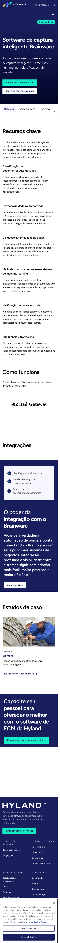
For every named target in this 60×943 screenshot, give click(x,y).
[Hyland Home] (14, 5)
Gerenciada (37, 852)
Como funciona (27, 109)
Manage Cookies (29, 928)
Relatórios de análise (12, 850)
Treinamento (38, 889)
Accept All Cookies (29, 937)
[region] (29, 920)
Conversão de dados (41, 863)
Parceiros (6, 892)
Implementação (39, 846)
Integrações (47, 109)
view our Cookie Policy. (36, 922)
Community (37, 878)
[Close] (54, 902)
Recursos (9, 109)
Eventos (35, 883)
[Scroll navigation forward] (54, 111)
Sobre (5, 886)
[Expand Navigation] (52, 15)
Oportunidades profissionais (9, 879)
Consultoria (37, 858)
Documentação (39, 894)
